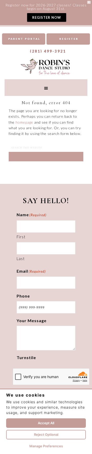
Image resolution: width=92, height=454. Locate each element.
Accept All (46, 423)
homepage (24, 122)
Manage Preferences (46, 446)
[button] (46, 87)
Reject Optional (46, 434)
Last (21, 258)
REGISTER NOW (46, 17)
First (21, 236)
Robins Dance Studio (46, 66)
